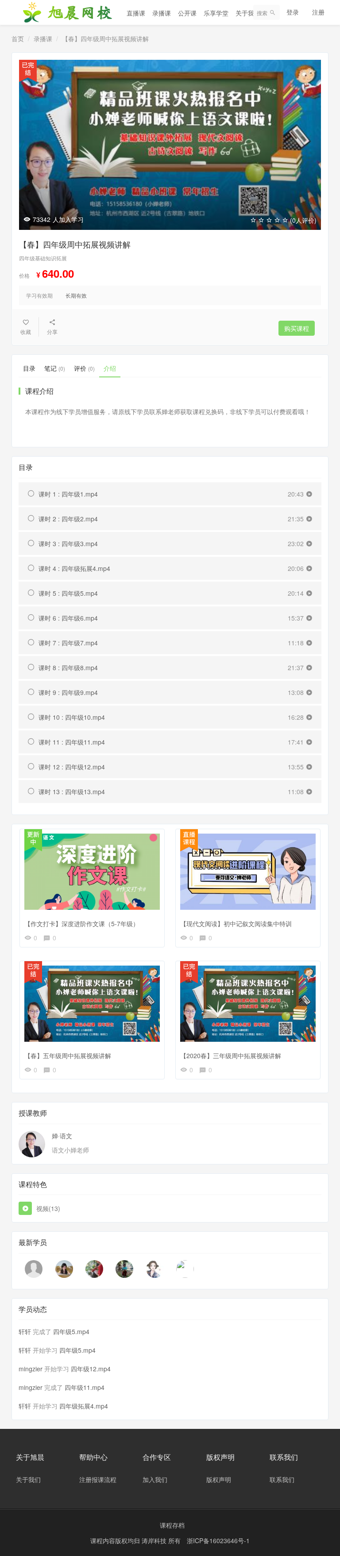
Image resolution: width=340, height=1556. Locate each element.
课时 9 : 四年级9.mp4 (68, 692)
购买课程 (296, 328)
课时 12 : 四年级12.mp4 (72, 766)
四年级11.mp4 (84, 1387)
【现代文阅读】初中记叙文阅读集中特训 (236, 923)
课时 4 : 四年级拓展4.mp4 (74, 568)
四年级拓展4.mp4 (83, 1405)
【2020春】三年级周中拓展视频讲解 (230, 1055)
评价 (84, 368)
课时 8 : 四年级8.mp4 (68, 667)
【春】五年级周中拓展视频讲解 (67, 1055)
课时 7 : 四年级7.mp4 (68, 642)
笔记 (54, 368)
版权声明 (218, 1479)
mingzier (30, 1368)
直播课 (136, 12)
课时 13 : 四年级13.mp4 (72, 791)
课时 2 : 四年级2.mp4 (68, 518)
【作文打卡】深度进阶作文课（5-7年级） (81, 923)
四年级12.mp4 (91, 1368)
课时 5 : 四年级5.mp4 (68, 593)
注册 (318, 12)
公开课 (187, 12)
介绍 (110, 368)
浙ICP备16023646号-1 (218, 1540)
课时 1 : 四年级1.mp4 (68, 493)
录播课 (161, 12)
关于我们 (248, 12)
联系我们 (282, 1479)
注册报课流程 (97, 1479)
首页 (18, 38)
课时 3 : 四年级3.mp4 (68, 543)
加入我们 (155, 1479)
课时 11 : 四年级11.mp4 (72, 741)
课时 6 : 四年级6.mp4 (68, 617)
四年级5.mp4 (71, 1331)
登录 (292, 12)
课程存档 (172, 1525)
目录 (29, 368)
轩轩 (25, 1331)
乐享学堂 (216, 12)
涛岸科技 (155, 1540)
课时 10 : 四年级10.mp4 (72, 717)
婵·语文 (62, 1135)
